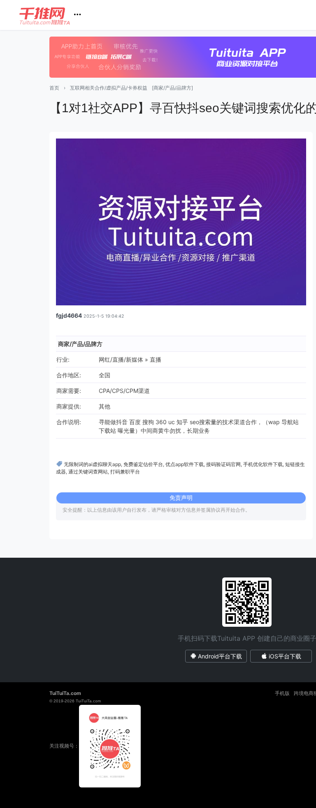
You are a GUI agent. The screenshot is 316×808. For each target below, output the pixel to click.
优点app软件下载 (184, 464)
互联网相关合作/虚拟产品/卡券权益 (108, 88)
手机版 (282, 693)
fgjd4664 (69, 315)
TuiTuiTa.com (65, 693)
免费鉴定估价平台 (143, 464)
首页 (54, 88)
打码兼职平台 (125, 472)
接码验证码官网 (223, 464)
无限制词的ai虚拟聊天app (92, 464)
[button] (53, 15)
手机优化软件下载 (263, 464)
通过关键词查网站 (88, 472)
